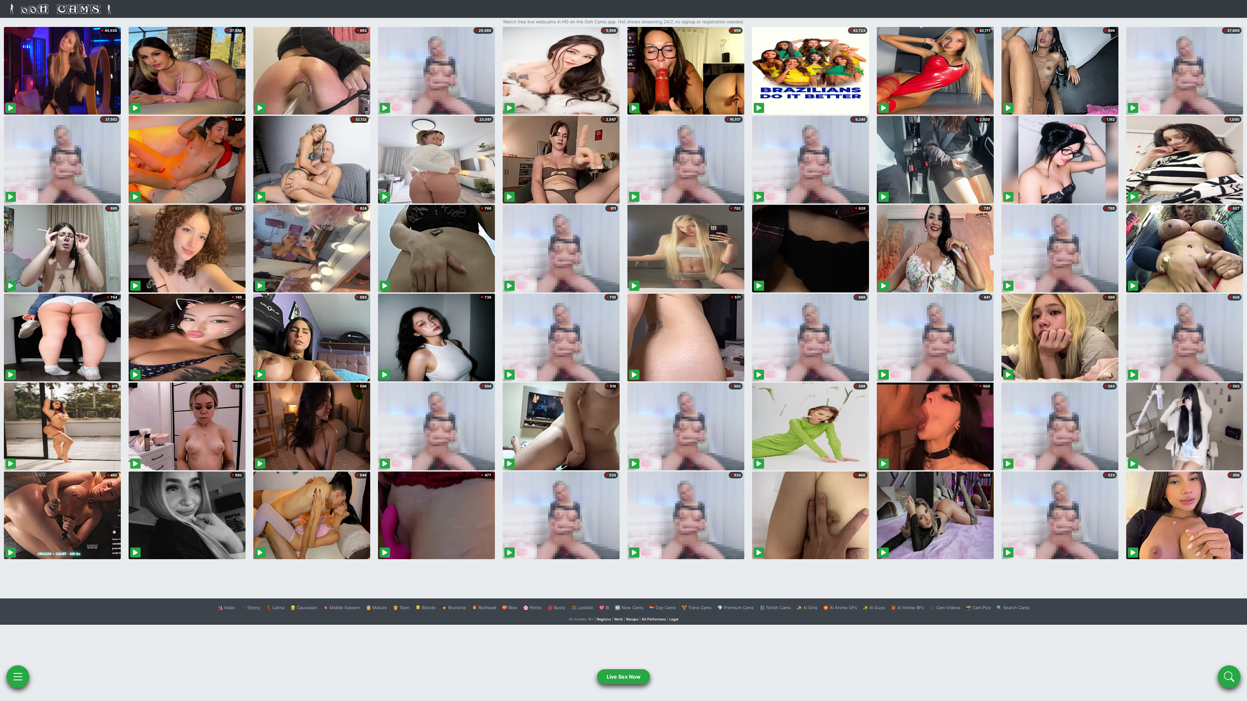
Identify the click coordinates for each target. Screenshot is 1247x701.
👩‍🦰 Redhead (484, 607)
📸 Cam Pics (978, 607)
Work (618, 619)
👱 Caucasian (303, 607)
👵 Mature (376, 607)
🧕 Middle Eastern (341, 607)
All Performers (654, 619)
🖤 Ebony (250, 607)
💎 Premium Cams (735, 607)
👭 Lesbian (582, 607)
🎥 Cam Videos (945, 607)
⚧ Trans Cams (697, 607)
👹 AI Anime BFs (907, 607)
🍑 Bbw (509, 607)
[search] (1229, 676)
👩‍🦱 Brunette (454, 607)
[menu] (17, 676)
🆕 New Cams (629, 607)
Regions (604, 619)
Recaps (632, 619)
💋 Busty (556, 607)
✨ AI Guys (874, 607)
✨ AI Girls (807, 607)
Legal (673, 619)
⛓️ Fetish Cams (775, 607)
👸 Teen (401, 607)
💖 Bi (604, 607)
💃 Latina (275, 607)
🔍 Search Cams (1013, 607)
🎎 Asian (226, 607)
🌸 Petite (532, 607)
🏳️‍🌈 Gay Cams (662, 607)
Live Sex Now (624, 676)
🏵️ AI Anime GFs (840, 607)
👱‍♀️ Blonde (425, 607)
